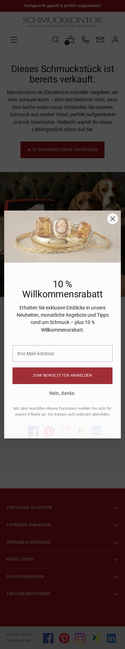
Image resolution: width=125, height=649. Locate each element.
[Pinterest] (49, 425)
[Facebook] (33, 425)
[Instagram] (65, 425)
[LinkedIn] (97, 424)
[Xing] (81, 425)
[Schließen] (112, 218)
